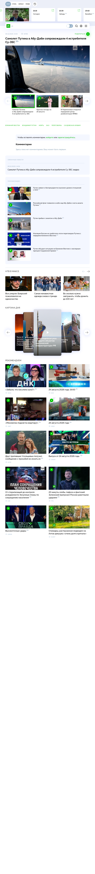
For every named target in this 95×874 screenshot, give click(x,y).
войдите (49, 137)
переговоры (57, 125)
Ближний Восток (12, 125)
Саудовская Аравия (72, 125)
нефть (41, 125)
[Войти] (81, 26)
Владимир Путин (29, 125)
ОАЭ (47, 125)
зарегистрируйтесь (66, 137)
